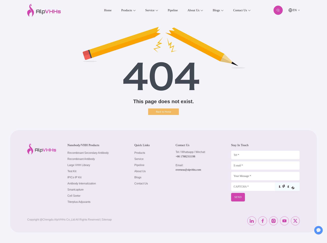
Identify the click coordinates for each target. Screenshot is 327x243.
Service (139, 159)
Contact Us (141, 183)
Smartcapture (75, 189)
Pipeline (139, 165)
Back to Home (163, 111)
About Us (140, 171)
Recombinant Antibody (81, 159)
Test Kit (71, 171)
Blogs (137, 177)
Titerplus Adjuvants (78, 201)
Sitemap (107, 219)
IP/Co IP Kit (74, 177)
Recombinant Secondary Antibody (88, 152)
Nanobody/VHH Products (83, 145)
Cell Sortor (73, 195)
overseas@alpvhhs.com (188, 169)
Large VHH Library (78, 165)
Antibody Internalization (81, 183)
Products (139, 152)
